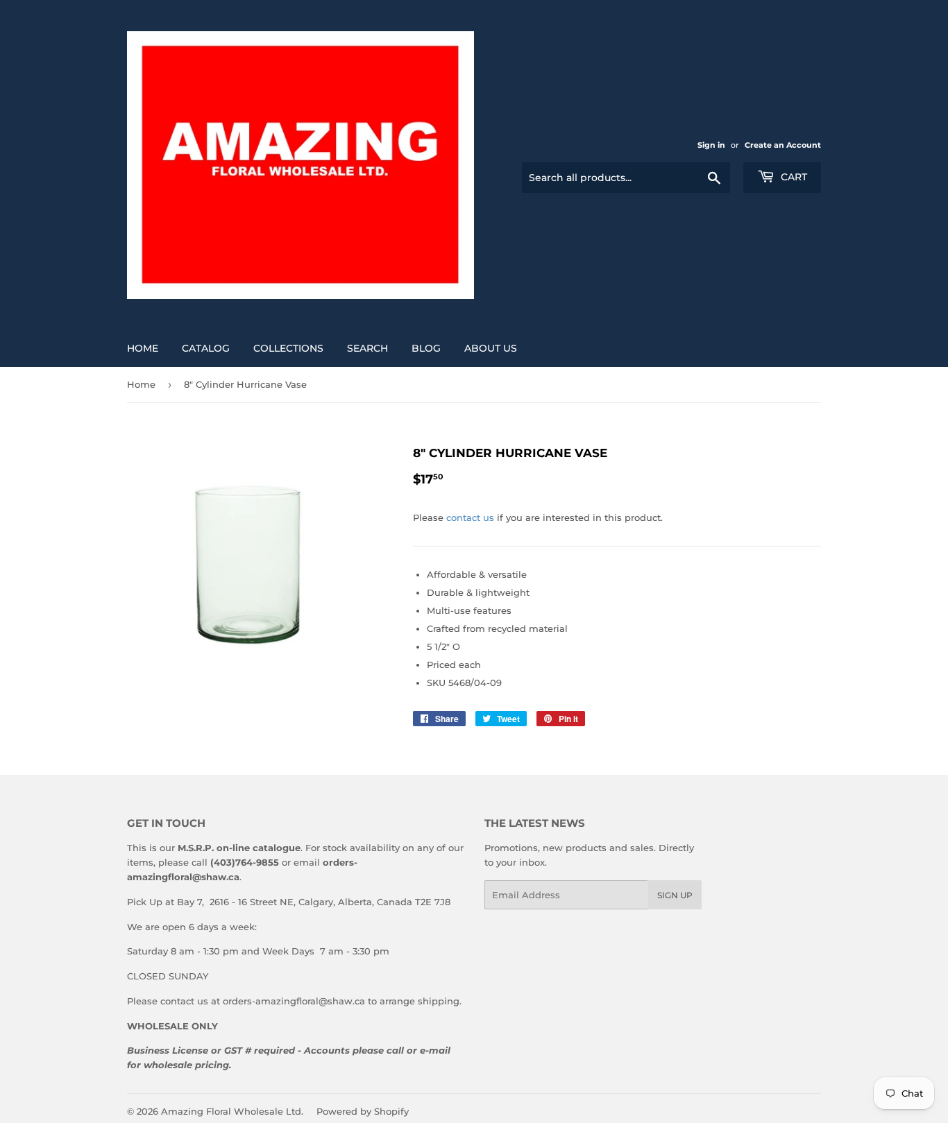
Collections (288, 348)
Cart (792, 177)
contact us (470, 517)
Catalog (206, 348)
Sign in (711, 145)
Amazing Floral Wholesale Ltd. (232, 1111)
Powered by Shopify (362, 1111)
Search (367, 348)
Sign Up (675, 895)
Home (142, 348)
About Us (490, 348)
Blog (426, 348)
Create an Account (783, 145)
